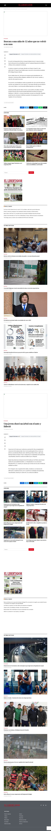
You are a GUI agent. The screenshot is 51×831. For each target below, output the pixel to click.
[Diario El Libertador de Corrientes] (25, 5)
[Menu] (5, 5)
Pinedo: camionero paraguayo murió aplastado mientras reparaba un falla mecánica (21, 211)
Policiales (6, 38)
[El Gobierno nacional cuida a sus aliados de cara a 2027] (25, 304)
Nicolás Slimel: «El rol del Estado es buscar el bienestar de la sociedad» (18, 609)
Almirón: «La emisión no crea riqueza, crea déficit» (14, 611)
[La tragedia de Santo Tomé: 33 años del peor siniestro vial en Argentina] (36, 121)
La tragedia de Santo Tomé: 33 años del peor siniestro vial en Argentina (36, 129)
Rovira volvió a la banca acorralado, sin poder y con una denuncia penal (21, 256)
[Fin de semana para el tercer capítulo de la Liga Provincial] (25, 746)
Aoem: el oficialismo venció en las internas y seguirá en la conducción (21, 384)
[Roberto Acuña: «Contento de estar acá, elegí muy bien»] (36, 497)
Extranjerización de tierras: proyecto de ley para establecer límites (21, 352)
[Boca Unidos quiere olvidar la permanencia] (36, 138)
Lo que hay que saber (8, 102)
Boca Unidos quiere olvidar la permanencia (33, 146)
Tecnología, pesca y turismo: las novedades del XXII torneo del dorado (18, 217)
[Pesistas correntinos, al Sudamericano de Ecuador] (25, 714)
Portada (5, 8)
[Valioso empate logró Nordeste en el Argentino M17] (14, 156)
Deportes (6, 728)
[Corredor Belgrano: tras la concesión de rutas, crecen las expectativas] (25, 272)
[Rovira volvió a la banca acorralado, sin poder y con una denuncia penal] (25, 240)
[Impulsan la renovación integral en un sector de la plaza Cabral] (14, 533)
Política (5, 254)
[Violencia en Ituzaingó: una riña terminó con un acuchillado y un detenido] (36, 156)
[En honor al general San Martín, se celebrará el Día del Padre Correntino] (14, 121)
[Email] (5, 61)
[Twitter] (5, 58)
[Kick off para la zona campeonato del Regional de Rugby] (14, 515)
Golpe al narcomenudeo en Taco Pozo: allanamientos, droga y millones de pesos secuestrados (23, 215)
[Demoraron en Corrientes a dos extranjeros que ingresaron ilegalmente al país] (14, 497)
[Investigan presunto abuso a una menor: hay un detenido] (36, 533)
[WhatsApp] (5, 67)
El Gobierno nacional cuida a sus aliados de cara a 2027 (17, 320)
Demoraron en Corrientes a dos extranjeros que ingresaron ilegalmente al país (14, 506)
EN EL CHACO (8, 206)
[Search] (46, 5)
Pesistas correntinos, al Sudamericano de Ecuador (16, 730)
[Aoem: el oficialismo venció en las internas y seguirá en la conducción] (25, 368)
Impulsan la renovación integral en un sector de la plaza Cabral (13, 540)
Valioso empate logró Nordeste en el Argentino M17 (13, 164)
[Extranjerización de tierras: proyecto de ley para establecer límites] (25, 336)
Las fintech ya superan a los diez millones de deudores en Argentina (18, 605)
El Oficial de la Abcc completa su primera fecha (36, 523)
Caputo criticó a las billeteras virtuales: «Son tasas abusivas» (16, 607)
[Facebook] (5, 55)
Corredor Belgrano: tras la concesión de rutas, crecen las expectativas (21, 288)
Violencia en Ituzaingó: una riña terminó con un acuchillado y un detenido (36, 164)
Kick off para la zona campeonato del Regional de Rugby (13, 523)
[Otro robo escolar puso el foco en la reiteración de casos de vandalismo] (14, 138)
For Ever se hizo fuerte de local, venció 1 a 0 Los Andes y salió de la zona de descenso (22, 209)
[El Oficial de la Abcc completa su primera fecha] (36, 515)
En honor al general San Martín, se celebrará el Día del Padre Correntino (13, 129)
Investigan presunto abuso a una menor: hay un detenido (36, 540)
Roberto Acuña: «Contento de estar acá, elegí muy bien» (36, 505)
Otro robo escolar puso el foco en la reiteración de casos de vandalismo (12, 146)
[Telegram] (5, 64)
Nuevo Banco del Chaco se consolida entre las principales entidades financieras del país (22, 213)
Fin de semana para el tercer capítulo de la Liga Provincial (18, 762)
